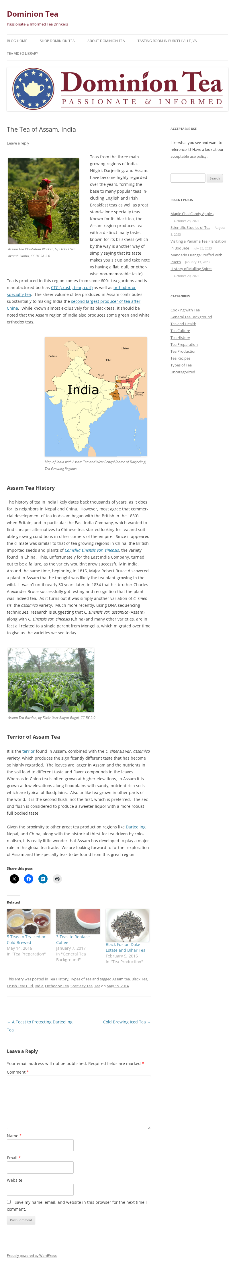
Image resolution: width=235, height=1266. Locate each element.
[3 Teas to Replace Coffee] (78, 921)
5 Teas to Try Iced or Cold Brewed (26, 939)
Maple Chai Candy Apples (192, 213)
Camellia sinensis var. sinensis (92, 550)
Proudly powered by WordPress (32, 1255)
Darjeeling (136, 827)
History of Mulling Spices (191, 268)
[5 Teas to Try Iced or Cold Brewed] (28, 921)
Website (14, 1180)
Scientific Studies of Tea (190, 227)
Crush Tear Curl (20, 985)
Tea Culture (180, 330)
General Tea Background (191, 316)
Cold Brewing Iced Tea (127, 1022)
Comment (18, 1072)
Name (14, 1135)
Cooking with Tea (185, 310)
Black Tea (139, 979)
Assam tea (121, 979)
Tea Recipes (180, 358)
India (39, 985)
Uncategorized (183, 371)
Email (14, 1157)
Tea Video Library (22, 53)
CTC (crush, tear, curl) (72, 287)
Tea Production (184, 351)
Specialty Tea (81, 985)
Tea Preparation (184, 344)
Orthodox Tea (57, 985)
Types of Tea (80, 979)
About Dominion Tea (106, 40)
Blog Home (17, 40)
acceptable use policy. (189, 156)
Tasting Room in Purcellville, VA (167, 40)
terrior (28, 751)
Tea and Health (183, 323)
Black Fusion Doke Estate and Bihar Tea (126, 947)
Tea (97, 985)
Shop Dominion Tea (57, 40)
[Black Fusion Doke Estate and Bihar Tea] (127, 925)
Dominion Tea (32, 14)
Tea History (58, 979)
